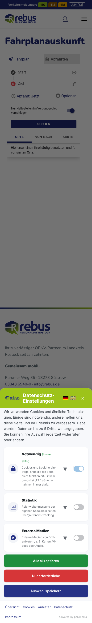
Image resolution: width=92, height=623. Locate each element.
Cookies (29, 607)
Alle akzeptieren (46, 561)
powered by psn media (73, 617)
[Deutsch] (65, 398)
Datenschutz (63, 607)
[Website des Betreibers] (12, 398)
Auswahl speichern (46, 591)
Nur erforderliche (46, 576)
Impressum (13, 617)
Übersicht (12, 607)
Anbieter (44, 607)
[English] (73, 398)
